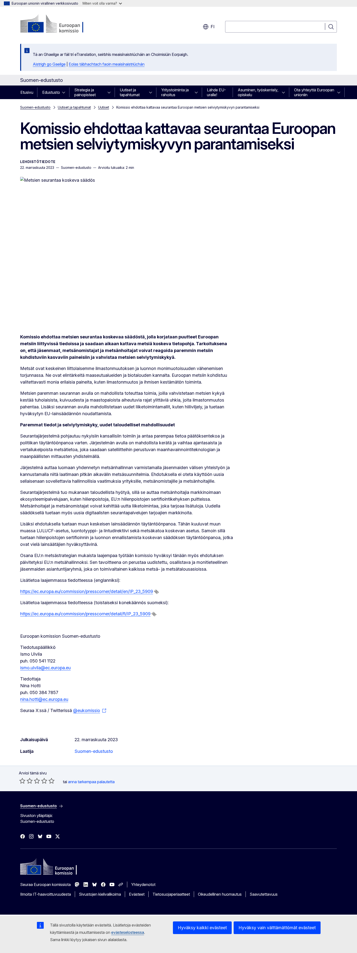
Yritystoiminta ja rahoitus (175, 92)
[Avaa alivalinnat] (65, 92)
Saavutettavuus (264, 894)
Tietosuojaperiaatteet (171, 894)
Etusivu (26, 92)
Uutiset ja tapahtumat (130, 92)
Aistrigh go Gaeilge (49, 64)
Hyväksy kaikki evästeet (202, 927)
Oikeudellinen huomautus (220, 894)
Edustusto (51, 92)
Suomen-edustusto (35, 107)
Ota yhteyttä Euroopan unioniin (314, 92)
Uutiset (103, 107)
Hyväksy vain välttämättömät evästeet (277, 927)
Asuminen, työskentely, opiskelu (258, 92)
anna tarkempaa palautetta (91, 781)
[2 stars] (26, 781)
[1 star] (22, 781)
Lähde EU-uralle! (216, 92)
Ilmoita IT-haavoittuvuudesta (45, 894)
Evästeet (136, 894)
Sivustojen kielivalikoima (100, 894)
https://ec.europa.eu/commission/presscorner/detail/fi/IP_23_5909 (85, 613)
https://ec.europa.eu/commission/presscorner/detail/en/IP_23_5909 (86, 591)
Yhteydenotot (143, 884)
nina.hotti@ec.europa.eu (44, 699)
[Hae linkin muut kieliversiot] (156, 591)
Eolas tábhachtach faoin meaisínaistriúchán (106, 64)
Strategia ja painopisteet (85, 92)
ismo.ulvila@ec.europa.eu (45, 667)
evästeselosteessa (127, 932)
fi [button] (212, 26)
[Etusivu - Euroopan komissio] (59, 24)
